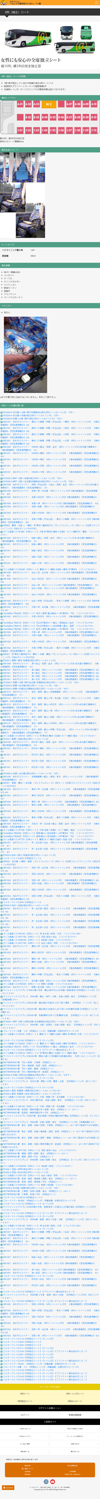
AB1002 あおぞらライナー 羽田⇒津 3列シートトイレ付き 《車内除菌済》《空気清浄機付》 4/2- (51, 880)
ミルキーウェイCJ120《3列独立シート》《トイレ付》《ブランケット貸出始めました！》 (45, 1376)
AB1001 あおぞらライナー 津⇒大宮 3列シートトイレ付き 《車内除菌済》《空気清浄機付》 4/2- (51, 679)
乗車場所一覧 (25, 1451)
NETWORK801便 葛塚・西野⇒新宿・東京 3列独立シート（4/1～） (36, 1153)
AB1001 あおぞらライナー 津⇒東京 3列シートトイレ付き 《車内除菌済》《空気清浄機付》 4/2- (51, 672)
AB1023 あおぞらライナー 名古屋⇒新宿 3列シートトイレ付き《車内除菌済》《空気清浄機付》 (51, 980)
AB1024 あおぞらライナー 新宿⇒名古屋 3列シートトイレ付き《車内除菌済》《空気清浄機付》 (50, 986)
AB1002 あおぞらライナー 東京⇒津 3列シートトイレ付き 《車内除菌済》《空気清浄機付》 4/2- (51, 801)
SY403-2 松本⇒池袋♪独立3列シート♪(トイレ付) (25, 905)
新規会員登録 (75, 1414)
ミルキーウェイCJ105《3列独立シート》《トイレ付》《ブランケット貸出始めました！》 (45, 1300)
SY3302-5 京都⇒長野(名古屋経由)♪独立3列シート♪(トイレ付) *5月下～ (37, 1074)
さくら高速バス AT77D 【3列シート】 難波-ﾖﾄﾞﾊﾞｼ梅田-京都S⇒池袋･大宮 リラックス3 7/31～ (48, 839)
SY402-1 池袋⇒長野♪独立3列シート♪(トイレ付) (25, 1169)
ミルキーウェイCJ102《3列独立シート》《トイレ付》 (28, 1040)
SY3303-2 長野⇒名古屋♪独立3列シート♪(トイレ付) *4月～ (31, 685)
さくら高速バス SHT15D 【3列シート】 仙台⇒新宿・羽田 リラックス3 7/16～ (40, 942)
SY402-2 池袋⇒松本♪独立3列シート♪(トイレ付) (25, 1172)
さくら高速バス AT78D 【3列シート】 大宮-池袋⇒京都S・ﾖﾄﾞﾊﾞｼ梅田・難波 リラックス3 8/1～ (48, 829)
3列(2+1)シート (75, 1401)
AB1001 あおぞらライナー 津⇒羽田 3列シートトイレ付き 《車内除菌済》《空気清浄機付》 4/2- (51, 676)
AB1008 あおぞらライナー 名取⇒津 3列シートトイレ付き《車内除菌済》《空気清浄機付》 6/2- (51, 503)
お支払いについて (25, 1436)
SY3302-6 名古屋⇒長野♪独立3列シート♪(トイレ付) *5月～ (31, 1187)
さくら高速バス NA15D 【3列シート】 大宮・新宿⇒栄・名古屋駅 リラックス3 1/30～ (44, 1096)
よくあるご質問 (25, 1444)
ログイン (25, 1414)
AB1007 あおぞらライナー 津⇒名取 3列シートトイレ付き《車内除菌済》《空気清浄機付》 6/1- (51, 1272)
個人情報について (27, 1468)
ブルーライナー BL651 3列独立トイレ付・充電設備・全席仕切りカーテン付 (39, 1363)
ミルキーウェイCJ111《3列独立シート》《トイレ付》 (28, 1228)
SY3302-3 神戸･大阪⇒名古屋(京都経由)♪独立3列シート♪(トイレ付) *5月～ (39, 481)
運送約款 (27, 1465)
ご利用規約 (72, 1471)
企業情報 (27, 1471)
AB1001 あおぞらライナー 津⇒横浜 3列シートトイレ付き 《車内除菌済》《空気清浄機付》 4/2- (51, 669)
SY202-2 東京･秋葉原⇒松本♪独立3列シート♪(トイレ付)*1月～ (32, 1093)
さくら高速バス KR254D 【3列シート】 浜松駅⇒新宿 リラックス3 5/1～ (38, 939)
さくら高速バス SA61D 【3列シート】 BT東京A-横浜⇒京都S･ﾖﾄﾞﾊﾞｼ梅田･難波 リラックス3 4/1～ (49, 735)
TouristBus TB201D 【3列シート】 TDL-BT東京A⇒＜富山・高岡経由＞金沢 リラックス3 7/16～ (48, 622)
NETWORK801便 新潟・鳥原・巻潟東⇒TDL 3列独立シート (32, 1181)
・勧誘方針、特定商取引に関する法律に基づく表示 (21, 1459)
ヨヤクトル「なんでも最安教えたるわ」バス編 (25, 2)
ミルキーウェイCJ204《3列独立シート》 (22, 902)
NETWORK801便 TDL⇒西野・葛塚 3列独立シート (28, 1068)
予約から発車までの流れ (75, 1429)
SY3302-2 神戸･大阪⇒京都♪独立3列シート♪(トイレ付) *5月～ (33, 478)
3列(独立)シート (24, 1401)
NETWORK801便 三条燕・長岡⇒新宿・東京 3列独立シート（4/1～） (37, 1191)
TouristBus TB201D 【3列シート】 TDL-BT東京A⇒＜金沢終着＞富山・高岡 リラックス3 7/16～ (48, 625)
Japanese (8, 1487)
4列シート (25, 1393)
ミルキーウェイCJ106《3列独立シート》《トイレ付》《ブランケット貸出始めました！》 (45, 1213)
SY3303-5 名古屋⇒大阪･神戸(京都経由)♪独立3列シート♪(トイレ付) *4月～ (39, 412)
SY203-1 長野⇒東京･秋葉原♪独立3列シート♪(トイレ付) (29, 660)
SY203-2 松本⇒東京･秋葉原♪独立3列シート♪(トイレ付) (29, 855)
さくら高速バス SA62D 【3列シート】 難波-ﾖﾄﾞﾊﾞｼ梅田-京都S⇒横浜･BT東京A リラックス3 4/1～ (49, 569)
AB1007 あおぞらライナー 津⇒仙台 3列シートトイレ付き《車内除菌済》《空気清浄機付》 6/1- (51, 1269)
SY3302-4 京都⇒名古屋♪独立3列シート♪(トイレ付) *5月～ (31, 773)
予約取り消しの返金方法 (72, 1474)
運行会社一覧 (75, 1451)
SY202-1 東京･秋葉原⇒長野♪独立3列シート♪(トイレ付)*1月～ (32, 1090)
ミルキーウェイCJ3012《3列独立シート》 (23, 1197)
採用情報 (27, 1474)
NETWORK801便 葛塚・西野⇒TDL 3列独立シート (28, 1156)
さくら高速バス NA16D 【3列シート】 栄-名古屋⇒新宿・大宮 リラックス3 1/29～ (42, 933)
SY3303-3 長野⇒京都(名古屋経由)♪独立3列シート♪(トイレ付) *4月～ (36, 688)
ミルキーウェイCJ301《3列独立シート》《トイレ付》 (28, 1087)
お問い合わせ (75, 1444)
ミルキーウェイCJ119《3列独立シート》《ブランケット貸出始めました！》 (39, 1291)
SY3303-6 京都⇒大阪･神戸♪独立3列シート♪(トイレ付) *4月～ (33, 418)
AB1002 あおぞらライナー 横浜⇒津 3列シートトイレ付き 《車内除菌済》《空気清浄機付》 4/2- (51, 958)
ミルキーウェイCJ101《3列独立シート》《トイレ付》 (28, 1275)
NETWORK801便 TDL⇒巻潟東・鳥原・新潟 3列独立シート (32, 1065)
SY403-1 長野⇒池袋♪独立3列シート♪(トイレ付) (25, 738)
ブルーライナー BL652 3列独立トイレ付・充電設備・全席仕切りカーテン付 (39, 1200)
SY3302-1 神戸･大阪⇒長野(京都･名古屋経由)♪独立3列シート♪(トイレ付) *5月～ (41, 1021)
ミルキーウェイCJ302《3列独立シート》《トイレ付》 (28, 1077)
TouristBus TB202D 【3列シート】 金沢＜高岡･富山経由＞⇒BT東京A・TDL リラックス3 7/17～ (49, 613)
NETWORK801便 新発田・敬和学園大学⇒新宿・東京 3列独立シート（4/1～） (41, 1109)
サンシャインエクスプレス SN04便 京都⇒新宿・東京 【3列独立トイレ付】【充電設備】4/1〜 (49, 1121)
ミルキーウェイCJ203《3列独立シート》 (22, 858)
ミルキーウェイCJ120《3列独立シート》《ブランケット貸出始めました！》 (39, 1049)
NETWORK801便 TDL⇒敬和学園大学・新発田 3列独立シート (33, 1071)
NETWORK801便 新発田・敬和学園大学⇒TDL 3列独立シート (33, 1112)
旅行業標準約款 (72, 1465)
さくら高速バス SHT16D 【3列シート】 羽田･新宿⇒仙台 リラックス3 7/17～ (40, 936)
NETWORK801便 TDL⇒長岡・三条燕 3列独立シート (29, 1062)
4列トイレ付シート (75, 1393)
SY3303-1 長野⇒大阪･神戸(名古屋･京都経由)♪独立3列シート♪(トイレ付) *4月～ (41, 682)
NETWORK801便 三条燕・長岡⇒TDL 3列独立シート (29, 1194)
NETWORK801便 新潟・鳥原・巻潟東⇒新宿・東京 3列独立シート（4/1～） (40, 1178)
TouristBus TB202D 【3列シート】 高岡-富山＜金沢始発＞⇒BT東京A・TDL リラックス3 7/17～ (48, 833)
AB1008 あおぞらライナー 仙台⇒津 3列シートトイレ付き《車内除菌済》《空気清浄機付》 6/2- (51, 584)
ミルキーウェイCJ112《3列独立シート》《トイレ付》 (28, 1203)
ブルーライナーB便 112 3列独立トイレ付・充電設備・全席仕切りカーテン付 (41, 1030)
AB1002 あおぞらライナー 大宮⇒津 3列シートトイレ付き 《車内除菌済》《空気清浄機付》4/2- (51, 632)
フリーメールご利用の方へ (75, 1436)
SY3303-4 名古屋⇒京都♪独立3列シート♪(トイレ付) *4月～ (31, 415)
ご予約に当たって (25, 1429)
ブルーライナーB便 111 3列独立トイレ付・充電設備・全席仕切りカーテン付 (41, 1366)
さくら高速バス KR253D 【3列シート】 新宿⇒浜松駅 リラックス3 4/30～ (38, 983)
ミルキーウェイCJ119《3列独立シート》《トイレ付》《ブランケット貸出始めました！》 (45, 1373)
